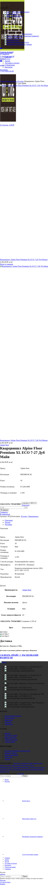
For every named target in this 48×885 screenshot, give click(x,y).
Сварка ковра (10, 742)
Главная (3, 81)
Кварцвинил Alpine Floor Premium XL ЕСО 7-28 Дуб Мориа (24, 440)
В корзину (4, 510)
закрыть (2, 874)
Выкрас (8, 733)
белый (18, 765)
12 (8, 771)
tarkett (14, 765)
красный (31, 769)
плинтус (27, 767)
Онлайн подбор (11, 735)
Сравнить (8, 869)
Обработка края (11, 740)
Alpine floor (4, 445)
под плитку (30, 765)
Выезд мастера (10, 738)
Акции (7, 759)
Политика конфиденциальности (17, 751)
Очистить (25, 505)
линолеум (3, 765)
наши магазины (6, 53)
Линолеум (9, 724)
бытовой (16, 763)
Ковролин (9, 720)
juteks (9, 765)
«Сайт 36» (20, 774)
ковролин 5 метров (37, 767)
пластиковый (17, 767)
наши (2, 65)
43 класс (20, 81)
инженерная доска (6, 767)
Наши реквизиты (11, 755)
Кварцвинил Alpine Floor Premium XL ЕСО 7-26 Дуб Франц (24, 260)
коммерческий (37, 763)
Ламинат (8, 722)
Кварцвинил (12, 81)
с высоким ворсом (18, 769)
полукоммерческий (26, 763)
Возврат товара (11, 753)
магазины (4, 70)
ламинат (2, 771)
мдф (22, 767)
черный (23, 765)
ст (6, 771)
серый (26, 769)
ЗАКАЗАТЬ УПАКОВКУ (11, 504)
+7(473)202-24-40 (7, 71)
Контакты (8, 757)
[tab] (26, 520)
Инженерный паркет (13, 716)
